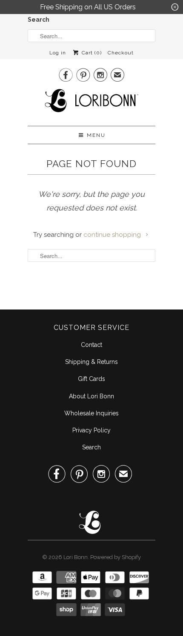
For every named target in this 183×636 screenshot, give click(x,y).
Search (38, 19)
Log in (57, 53)
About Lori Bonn (91, 396)
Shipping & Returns (91, 361)
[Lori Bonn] (91, 103)
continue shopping (113, 234)
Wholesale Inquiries (91, 413)
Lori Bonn (75, 557)
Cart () (90, 53)
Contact (91, 344)
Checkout (121, 53)
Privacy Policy (91, 430)
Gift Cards (91, 378)
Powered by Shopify (115, 557)
